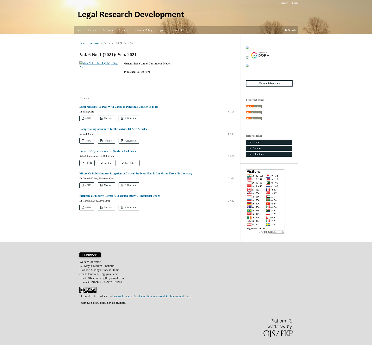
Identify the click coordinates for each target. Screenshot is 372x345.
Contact (178, 30)
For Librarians (256, 154)
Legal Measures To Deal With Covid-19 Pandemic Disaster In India (118, 106)
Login (295, 2)
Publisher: (90, 255)
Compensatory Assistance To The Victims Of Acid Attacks (113, 129)
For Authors (255, 148)
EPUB (88, 162)
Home (79, 30)
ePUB (88, 118)
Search (292, 30)
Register (283, 2)
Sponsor (162, 30)
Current (92, 30)
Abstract (107, 118)
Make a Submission (269, 83)
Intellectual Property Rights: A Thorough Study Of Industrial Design (119, 195)
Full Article (130, 118)
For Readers (255, 142)
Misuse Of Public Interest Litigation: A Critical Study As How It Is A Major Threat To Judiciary (135, 173)
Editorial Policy (143, 30)
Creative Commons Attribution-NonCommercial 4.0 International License (152, 296)
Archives (108, 30)
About (122, 30)
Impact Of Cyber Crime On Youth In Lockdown (107, 151)
